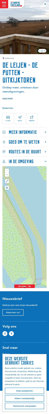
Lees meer (7, 98)
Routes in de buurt (25, 151)
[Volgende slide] (45, 27)
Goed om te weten (24, 142)
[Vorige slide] (3, 27)
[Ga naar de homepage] (16, 4)
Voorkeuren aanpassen (24, 406)
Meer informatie (23, 132)
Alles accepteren (24, 391)
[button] (7, 171)
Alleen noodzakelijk (25, 398)
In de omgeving (21, 161)
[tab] (42, 51)
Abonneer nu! (13, 312)
